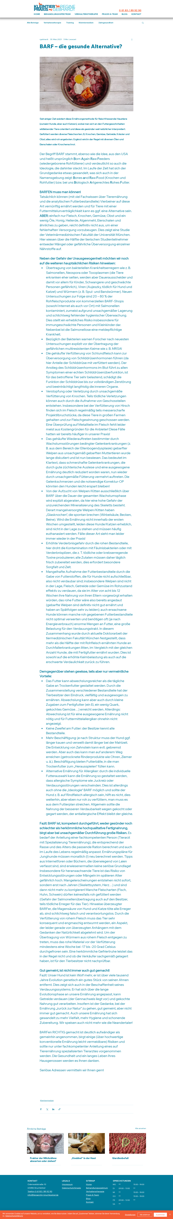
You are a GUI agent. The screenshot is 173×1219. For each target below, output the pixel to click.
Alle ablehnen (145, 1215)
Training (70, 23)
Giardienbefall (120, 1158)
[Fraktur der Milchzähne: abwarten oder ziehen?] (45, 1143)
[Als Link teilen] (59, 1109)
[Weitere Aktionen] (131, 39)
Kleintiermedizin (86, 23)
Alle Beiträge (33, 23)
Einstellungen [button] (130, 1215)
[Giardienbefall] (127, 1143)
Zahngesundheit (106, 23)
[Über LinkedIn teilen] (53, 1109)
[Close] (169, 1214)
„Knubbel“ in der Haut (83, 1158)
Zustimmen (160, 1215)
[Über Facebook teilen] (41, 1109)
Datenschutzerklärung (14, 1216)
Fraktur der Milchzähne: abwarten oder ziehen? (43, 1160)
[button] (143, 23)
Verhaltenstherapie (52, 23)
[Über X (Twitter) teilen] (47, 1109)
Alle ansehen (140, 1128)
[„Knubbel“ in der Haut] (86, 1143)
